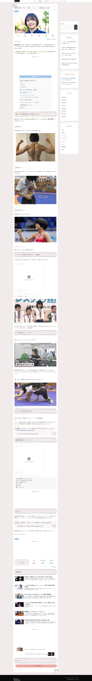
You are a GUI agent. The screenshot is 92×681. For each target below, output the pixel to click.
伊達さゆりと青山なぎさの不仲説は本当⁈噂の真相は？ (69, 64)
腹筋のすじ (23, 85)
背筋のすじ (23, 83)
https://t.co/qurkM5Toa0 (46, 522)
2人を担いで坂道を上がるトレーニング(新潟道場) (30, 102)
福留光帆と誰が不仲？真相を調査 (69, 59)
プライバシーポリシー (74, 677)
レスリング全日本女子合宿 (26, 99)
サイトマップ (67, 677)
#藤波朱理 (22, 430)
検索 (62, 23)
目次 (35, 76)
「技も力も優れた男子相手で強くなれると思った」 (30, 97)
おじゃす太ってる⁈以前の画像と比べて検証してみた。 (69, 42)
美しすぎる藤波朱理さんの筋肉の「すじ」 (29, 80)
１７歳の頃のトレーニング (26, 92)
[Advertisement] (35, 65)
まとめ (23, 107)
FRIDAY (19, 41)
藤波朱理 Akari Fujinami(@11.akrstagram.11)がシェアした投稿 (29, 293)
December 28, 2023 (38, 526)
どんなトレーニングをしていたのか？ (28, 95)
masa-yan (68, 79)
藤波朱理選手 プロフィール (27, 105)
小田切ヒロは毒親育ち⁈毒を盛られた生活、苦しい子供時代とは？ (69, 48)
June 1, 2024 (35, 433)
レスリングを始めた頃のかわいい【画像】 (29, 89)
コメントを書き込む (36, 665)
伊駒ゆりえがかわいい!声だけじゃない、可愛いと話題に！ (69, 54)
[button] (53, 36)
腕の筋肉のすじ (24, 87)
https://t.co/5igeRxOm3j (30, 430)
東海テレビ (20, 406)
